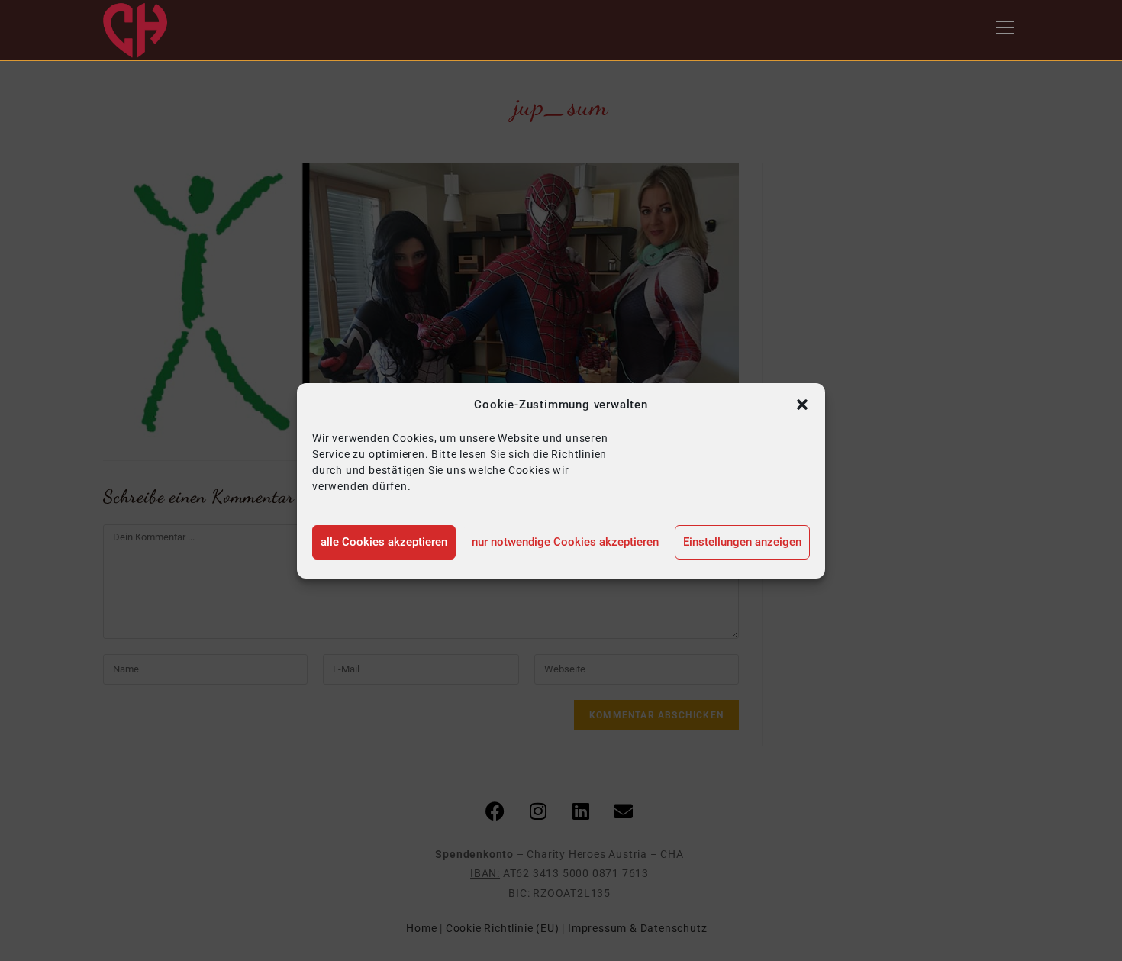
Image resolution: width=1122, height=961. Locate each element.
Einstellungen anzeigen (742, 542)
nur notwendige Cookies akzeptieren (565, 542)
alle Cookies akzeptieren (384, 542)
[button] (802, 404)
